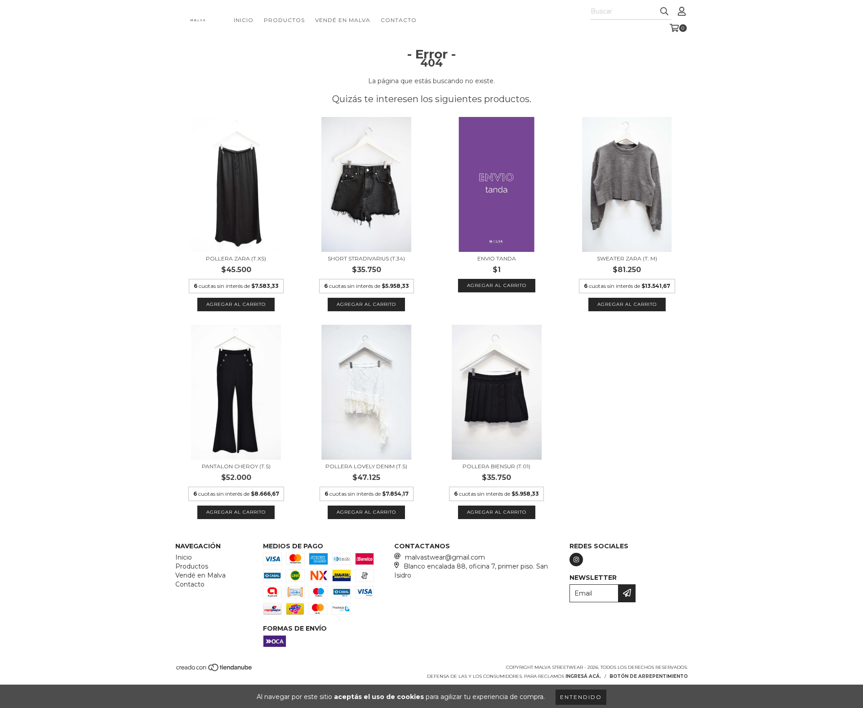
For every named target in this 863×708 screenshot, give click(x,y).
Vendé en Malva (342, 20)
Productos (284, 20)
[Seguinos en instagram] (576, 559)
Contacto (399, 20)
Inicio (244, 20)
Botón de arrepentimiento (648, 676)
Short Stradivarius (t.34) (366, 258)
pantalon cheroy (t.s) (236, 466)
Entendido (581, 697)
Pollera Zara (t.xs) (236, 258)
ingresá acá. (583, 676)
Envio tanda (496, 258)
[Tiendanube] (214, 670)
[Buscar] (664, 12)
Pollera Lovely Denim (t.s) (366, 466)
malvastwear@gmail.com (445, 557)
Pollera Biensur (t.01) (496, 466)
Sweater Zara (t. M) (627, 258)
